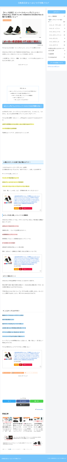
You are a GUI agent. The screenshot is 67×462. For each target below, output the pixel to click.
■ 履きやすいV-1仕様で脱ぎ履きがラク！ (21, 93)
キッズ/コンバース (7, 372)
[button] (23, 404)
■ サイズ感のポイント (19, 97)
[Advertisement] (23, 75)
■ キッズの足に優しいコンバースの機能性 (22, 95)
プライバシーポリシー (53, 66)
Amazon (16, 208)
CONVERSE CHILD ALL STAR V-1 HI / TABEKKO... (32, 42)
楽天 (21, 208)
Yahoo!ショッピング (27, 208)
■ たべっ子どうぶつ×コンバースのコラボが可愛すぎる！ (23, 91)
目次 (21, 88)
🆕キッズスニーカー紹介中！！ (18, 372)
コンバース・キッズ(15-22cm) (31, 372)
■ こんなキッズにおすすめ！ (22, 99)
